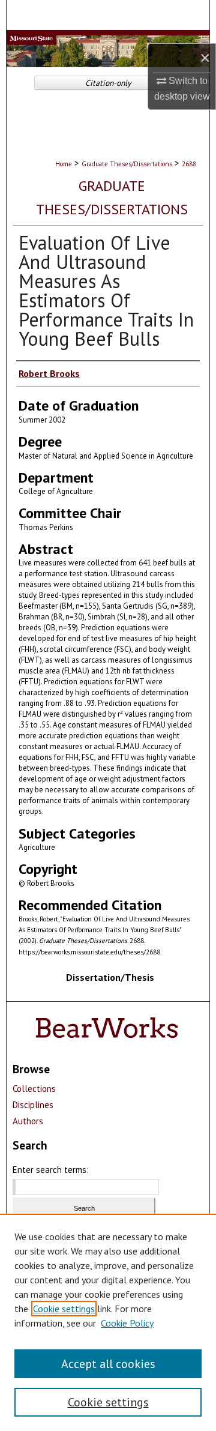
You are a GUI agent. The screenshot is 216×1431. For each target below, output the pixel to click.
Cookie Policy (127, 1323)
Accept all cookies (108, 1364)
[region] (108, 1322)
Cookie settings (64, 1309)
